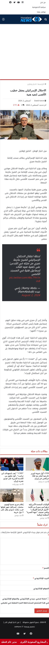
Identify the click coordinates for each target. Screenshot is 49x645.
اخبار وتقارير (31, 84)
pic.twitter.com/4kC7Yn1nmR (24, 279)
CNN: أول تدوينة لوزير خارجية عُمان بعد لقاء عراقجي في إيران (40, 476)
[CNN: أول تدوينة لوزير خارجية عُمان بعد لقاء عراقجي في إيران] (37, 464)
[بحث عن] (45, 20)
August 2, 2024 (31, 295)
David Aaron (39, 100)
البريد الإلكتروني (41, 578)
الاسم (45, 568)
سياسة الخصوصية (39, 7)
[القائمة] (3, 20)
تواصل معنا (41, 12)
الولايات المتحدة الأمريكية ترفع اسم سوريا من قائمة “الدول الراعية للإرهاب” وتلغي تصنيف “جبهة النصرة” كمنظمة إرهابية (37, 509)
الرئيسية (41, 84)
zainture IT (19, 626)
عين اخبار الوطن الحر (12, 622)
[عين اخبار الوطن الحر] (31, 19)
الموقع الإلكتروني (41, 588)
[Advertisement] (24, 52)
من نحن (43, 2)
